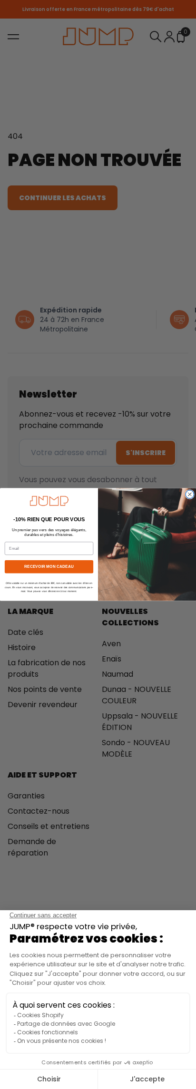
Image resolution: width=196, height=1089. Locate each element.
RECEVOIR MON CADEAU (48, 566)
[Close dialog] (190, 494)
